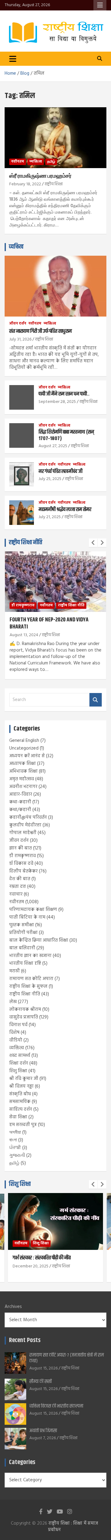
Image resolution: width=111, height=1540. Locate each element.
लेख (13, 1002)
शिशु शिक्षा (18, 1071)
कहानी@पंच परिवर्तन (28, 817)
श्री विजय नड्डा (21, 1086)
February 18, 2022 (25, 184)
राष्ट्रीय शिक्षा (54, 184)
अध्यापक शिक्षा (22, 763)
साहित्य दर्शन (20, 1109)
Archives (13, 1307)
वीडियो (15, 1040)
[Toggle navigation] (13, 59)
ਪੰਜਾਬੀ (15, 1148)
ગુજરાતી (17, 1155)
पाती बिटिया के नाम (27, 917)
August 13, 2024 (24, 635)
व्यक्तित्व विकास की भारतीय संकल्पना (56, 1406)
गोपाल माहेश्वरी (22, 833)
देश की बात (19, 879)
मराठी (14, 971)
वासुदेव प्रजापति (23, 1017)
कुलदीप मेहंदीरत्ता (25, 825)
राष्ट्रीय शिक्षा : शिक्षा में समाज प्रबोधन (73, 1527)
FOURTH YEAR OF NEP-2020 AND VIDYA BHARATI (49, 623)
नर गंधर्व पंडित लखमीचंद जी (60, 471)
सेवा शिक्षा (18, 1117)
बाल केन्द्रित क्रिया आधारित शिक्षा (38, 940)
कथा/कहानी (20, 809)
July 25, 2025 (50, 478)
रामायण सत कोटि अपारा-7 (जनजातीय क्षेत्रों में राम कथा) (66, 1358)
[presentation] (93, 542)
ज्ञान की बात (20, 848)
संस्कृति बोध (20, 1094)
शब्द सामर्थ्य (19, 1055)
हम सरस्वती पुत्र (23, 1124)
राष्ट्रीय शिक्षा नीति (25, 542)
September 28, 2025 (57, 401)
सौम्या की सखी (40, 1381)
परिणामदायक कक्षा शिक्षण (33, 909)
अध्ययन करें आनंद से (27, 756)
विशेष (14, 1032)
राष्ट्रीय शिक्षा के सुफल (28, 986)
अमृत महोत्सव (21, 779)
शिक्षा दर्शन (18, 1063)
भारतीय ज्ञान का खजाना (30, 955)
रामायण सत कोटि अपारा (31, 979)
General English (24, 740)
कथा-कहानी (20, 802)
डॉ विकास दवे (21, 863)
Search (95, 700)
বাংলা (13, 1140)
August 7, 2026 (42, 1438)
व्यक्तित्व (35, 162)
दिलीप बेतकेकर (23, 871)
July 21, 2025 (50, 517)
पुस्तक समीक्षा (21, 925)
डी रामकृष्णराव (23, 605)
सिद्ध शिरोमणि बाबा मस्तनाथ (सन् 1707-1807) (66, 435)
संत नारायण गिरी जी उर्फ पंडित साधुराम (40, 331)
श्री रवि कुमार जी (23, 1078)
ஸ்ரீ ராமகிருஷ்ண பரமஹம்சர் (40, 176)
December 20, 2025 (30, 1266)
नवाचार (16, 894)
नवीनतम (17, 162)
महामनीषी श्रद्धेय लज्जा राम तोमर (65, 510)
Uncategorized (24, 748)
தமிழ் (51, 162)
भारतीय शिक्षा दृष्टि (25, 963)
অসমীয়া (15, 1132)
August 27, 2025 (53, 446)
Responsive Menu (99, 5)
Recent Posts (24, 1340)
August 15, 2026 (43, 1368)
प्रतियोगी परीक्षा (23, 932)
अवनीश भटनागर (23, 786)
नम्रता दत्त (17, 886)
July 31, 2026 (20, 339)
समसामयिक (20, 1101)
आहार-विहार (20, 794)
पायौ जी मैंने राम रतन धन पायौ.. (64, 394)
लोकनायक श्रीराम (25, 1009)
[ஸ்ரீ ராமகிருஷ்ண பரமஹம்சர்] (55, 137)
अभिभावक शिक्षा (23, 771)
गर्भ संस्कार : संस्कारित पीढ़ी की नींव (42, 1258)
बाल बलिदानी (22, 948)
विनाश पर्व (18, 1025)
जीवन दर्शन (17, 323)
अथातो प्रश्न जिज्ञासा (43, 1431)
